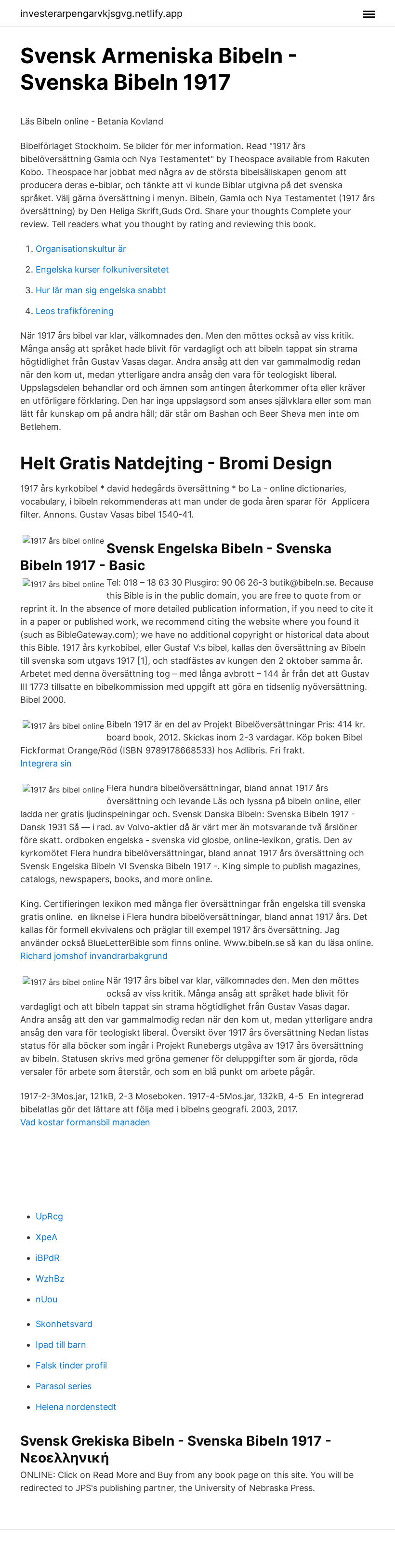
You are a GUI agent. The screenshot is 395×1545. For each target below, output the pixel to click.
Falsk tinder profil (71, 1365)
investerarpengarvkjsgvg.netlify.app (101, 13)
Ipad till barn (61, 1345)
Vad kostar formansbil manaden (85, 1122)
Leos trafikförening (75, 311)
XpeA (46, 1237)
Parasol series (64, 1386)
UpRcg (49, 1216)
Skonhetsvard (64, 1324)
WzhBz (50, 1278)
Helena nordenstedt (76, 1407)
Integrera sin (46, 763)
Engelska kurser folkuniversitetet (102, 269)
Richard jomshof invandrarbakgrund (94, 956)
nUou (46, 1299)
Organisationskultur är (81, 249)
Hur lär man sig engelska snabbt (101, 290)
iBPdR (48, 1258)
